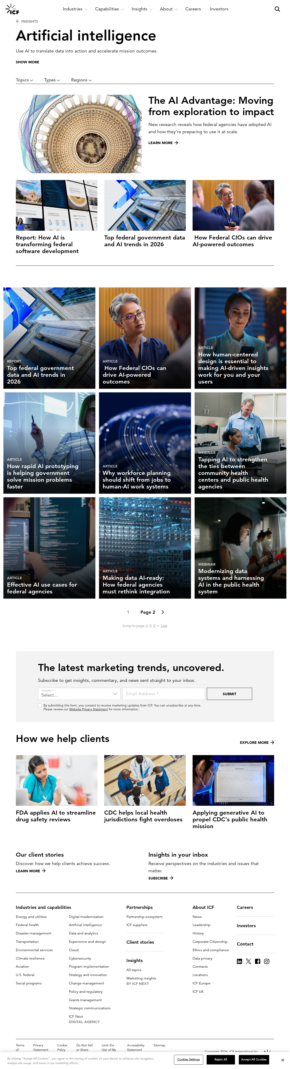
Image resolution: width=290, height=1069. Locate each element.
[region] (145, 1060)
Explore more (254, 742)
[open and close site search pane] (277, 9)
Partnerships (139, 907)
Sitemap (159, 1045)
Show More (27, 62)
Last (164, 625)
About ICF (203, 907)
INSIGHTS (29, 21)
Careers (245, 907)
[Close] (283, 1060)
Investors (246, 925)
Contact (245, 944)
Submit (229, 694)
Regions (79, 80)
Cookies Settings (188, 1059)
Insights (134, 960)
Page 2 (147, 612)
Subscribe (158, 878)
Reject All (221, 1059)
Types (50, 80)
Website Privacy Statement (88, 709)
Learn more (28, 871)
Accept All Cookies (254, 1059)
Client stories (140, 942)
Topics (22, 80)
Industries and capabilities (43, 907)
